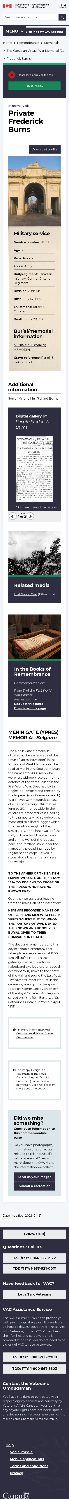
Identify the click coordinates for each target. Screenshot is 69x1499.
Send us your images (34, 1177)
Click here (38, 1085)
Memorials (51, 43)
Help (10, 1445)
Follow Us (40, 1235)
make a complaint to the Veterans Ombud (30, 1419)
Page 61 (19, 690)
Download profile (45, 149)
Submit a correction (34, 1186)
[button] (12, 515)
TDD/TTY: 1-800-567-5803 (34, 1369)
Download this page (30, 708)
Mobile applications (27, 1459)
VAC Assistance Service (24, 1318)
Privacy (16, 1473)
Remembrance (28, 43)
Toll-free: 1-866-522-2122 (34, 1258)
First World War (25, 594)
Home (7, 43)
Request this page (28, 704)
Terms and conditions (29, 1466)
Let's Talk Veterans (34, 1294)
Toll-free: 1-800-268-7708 (34, 1357)
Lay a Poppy (34, 86)
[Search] (62, 17)
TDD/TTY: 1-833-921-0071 (34, 1269)
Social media (21, 1452)
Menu (12, 31)
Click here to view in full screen (36, 507)
